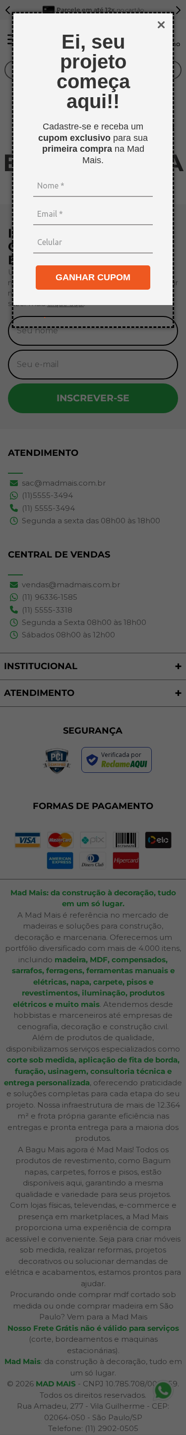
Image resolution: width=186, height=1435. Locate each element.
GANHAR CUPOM (93, 277)
